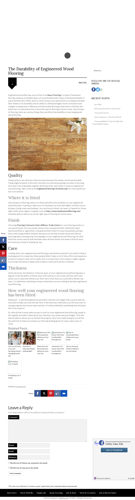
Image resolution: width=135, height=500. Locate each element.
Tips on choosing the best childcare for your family (72, 348)
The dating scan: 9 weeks (14, 376)
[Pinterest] (50, 393)
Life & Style (71, 493)
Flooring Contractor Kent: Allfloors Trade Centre (38, 225)
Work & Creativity (88, 493)
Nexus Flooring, (54, 95)
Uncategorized (20, 387)
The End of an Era (101, 113)
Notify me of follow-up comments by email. (29, 463)
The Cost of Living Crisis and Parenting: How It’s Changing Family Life (14, 351)
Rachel (83, 82)
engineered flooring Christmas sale (52, 188)
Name (11, 445)
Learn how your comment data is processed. (59, 486)
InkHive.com (64, 498)
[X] (44, 393)
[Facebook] (37, 393)
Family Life (41, 493)
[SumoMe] (64, 393)
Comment (14, 417)
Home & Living (56, 493)
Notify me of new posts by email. (24, 468)
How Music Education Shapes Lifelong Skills (29, 348)
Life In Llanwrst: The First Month (107, 117)
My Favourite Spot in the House (107, 108)
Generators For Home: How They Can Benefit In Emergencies (58, 349)
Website (12, 457)
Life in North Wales (107, 493)
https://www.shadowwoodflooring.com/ (63, 211)
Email (11, 451)
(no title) (97, 104)
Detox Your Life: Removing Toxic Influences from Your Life (43, 349)
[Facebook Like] (57, 393)
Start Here (12, 493)
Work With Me (26, 493)
